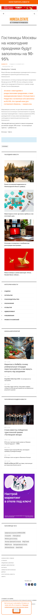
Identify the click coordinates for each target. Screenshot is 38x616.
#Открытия (8, 295)
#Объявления (9, 316)
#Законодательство (11, 299)
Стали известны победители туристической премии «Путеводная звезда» (16, 432)
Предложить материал (7, 563)
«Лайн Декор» (17, 536)
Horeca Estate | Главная (7, 558)
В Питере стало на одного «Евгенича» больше (17, 457)
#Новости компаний (11, 320)
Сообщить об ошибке (7, 598)
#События (8, 307)
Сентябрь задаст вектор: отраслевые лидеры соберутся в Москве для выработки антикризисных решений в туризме (18, 388)
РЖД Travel (25, 542)
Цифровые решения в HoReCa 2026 (15, 533)
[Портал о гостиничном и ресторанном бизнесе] (19, 20)
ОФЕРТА (3, 576)
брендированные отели (20, 544)
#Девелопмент (9, 311)
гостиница (4, 146)
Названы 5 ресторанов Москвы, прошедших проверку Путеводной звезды (16, 450)
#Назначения (9, 303)
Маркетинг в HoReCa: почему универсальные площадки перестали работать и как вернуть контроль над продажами (18, 368)
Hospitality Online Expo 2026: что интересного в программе (17, 380)
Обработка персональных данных (8, 571)
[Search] (34, 14)
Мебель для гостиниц (11, 539)
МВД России (8, 544)
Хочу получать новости (8, 574)
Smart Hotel (19, 547)
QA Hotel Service (9, 547)
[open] (3, 14)
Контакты (4, 567)
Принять (16, 610)
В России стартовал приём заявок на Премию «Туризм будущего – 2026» (17, 443)
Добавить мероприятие (7, 565)
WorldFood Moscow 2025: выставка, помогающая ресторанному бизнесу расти (18, 464)
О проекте (4, 560)
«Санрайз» (8, 536)
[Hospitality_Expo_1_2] (19, 8)
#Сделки (7, 291)
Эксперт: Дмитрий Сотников (13, 542)
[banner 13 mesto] (19, 496)
